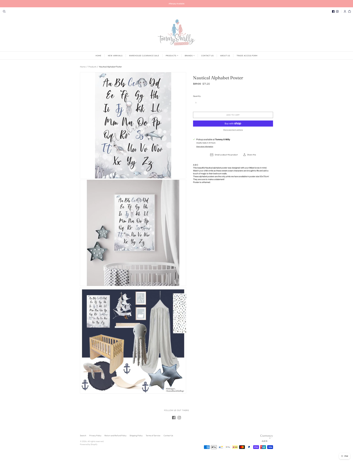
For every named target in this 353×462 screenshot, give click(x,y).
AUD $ (264, 441)
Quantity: (197, 96)
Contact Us (207, 55)
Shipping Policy (136, 435)
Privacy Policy (95, 435)
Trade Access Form (247, 55)
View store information (204, 147)
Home (98, 55)
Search (83, 435)
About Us (225, 55)
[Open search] (4, 11)
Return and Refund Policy (115, 435)
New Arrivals (115, 55)
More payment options (233, 129)
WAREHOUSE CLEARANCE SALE (144, 55)
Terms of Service (153, 435)
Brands (189, 55)
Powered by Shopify (88, 444)
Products (171, 55)
